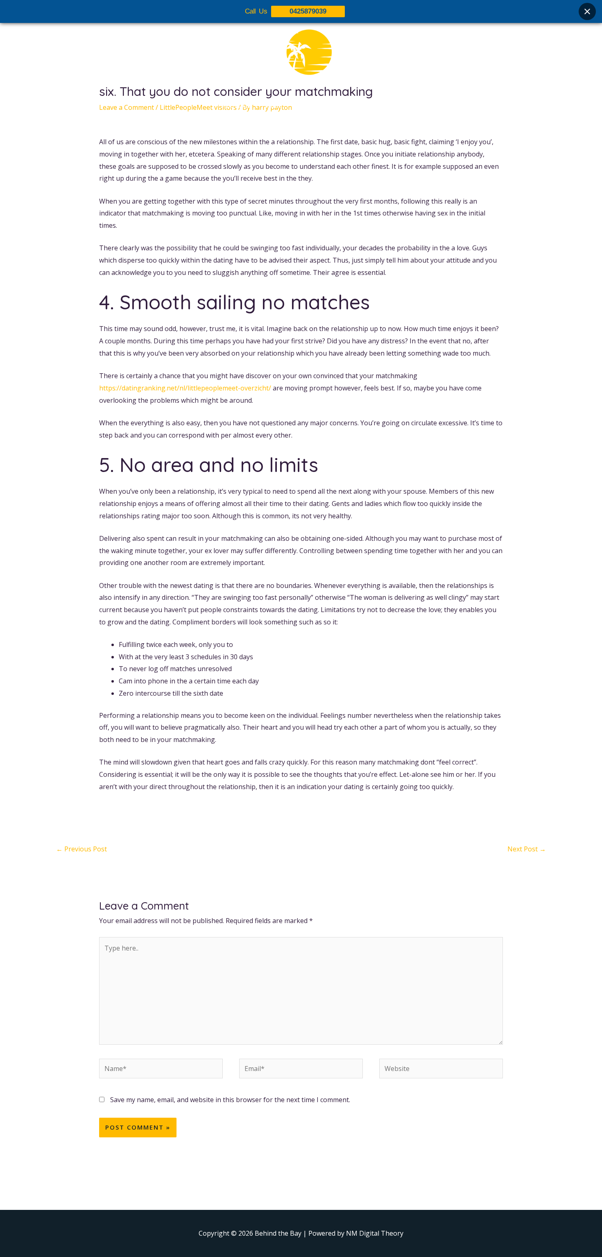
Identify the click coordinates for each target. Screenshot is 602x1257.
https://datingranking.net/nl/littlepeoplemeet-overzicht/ (185, 388)
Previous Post (81, 848)
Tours (273, 105)
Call (374, 105)
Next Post (526, 848)
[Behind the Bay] (301, 56)
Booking (343, 105)
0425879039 (308, 11)
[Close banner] (587, 11)
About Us (236, 105)
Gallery (306, 105)
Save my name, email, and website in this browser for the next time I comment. (230, 1099)
